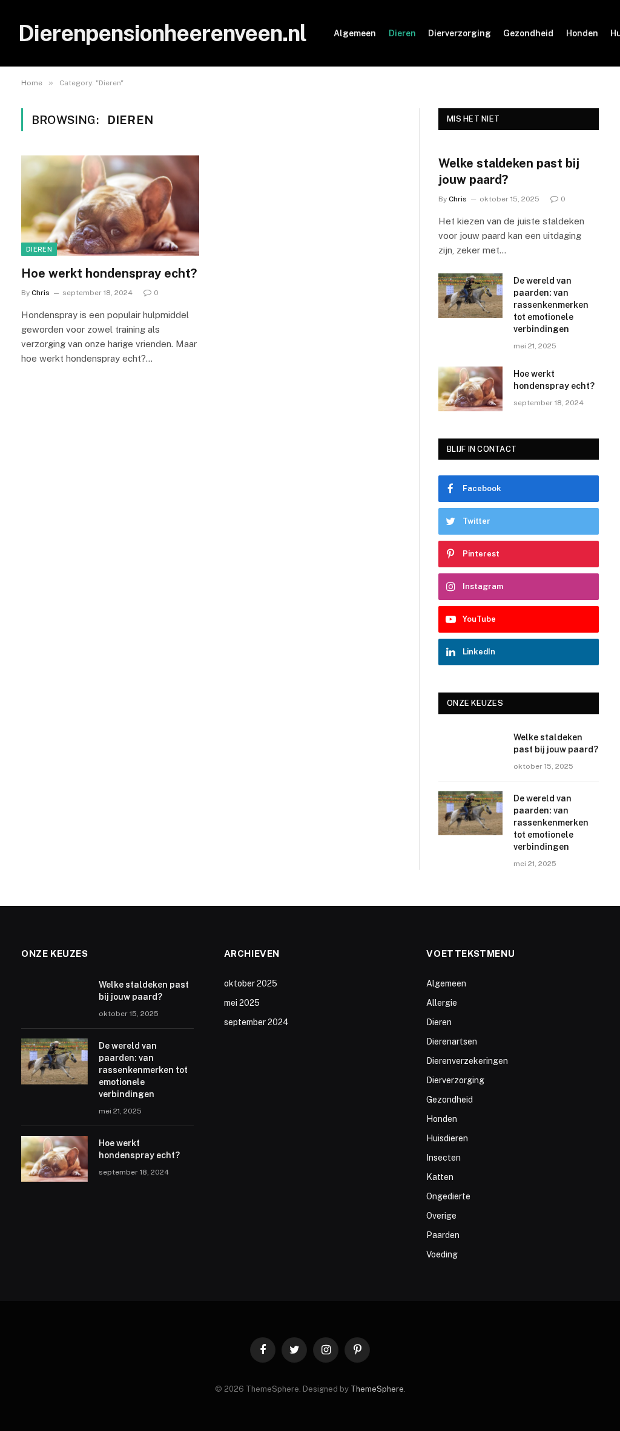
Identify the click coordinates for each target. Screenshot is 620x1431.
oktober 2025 (250, 983)
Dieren (402, 33)
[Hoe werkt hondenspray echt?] (110, 205)
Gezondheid (528, 33)
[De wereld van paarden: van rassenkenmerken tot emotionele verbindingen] (470, 295)
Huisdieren (447, 1138)
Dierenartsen (451, 1041)
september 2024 (256, 1022)
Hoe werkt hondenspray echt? (109, 273)
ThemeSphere (377, 1389)
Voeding (442, 1254)
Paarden (443, 1235)
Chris (40, 292)
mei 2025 (242, 1003)
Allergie (441, 1003)
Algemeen (355, 33)
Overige (441, 1216)
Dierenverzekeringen (467, 1061)
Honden (582, 33)
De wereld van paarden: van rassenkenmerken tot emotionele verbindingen (551, 305)
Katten (439, 1177)
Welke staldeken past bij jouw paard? (508, 171)
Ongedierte (448, 1196)
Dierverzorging (459, 33)
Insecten (443, 1157)
